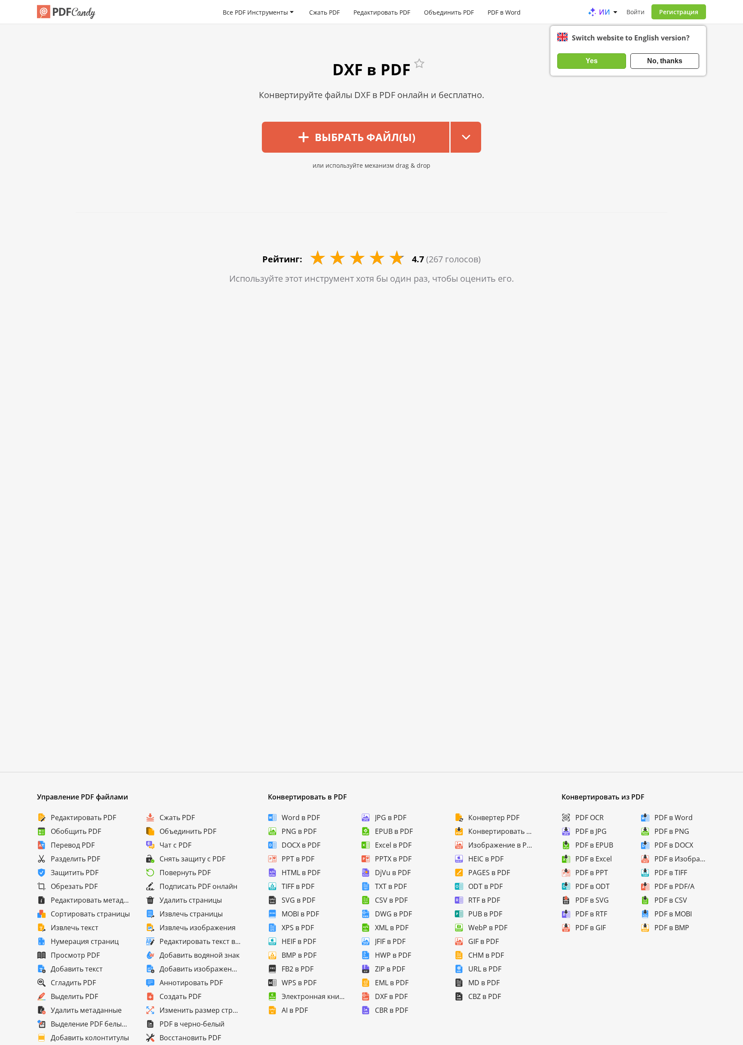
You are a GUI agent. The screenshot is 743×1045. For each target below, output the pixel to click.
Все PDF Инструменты (255, 12)
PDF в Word (504, 12)
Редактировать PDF (381, 12)
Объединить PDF (449, 12)
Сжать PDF (324, 12)
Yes (592, 61)
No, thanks (664, 61)
